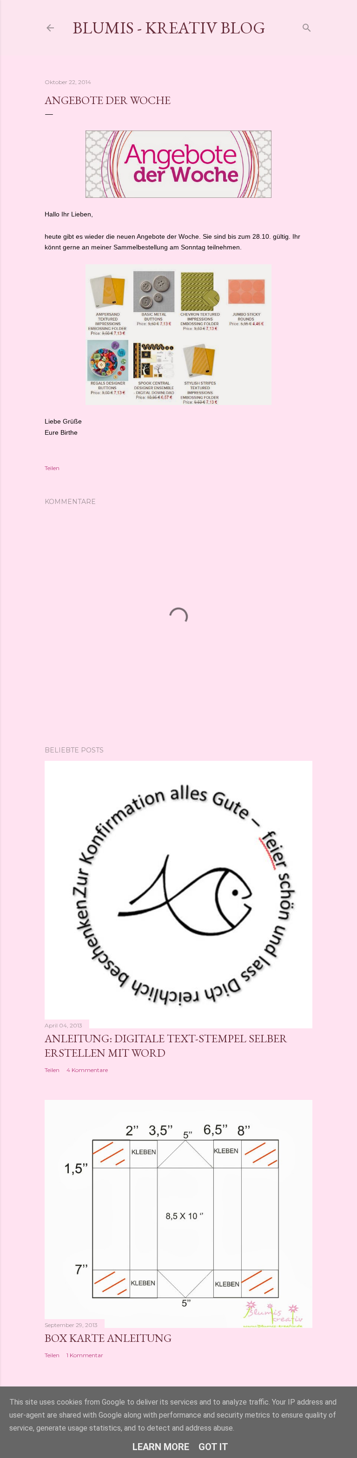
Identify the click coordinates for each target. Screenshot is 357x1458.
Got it (213, 1446)
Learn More (160, 1446)
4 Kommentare (87, 1069)
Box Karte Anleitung (108, 1338)
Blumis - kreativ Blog (169, 28)
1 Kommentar (84, 1355)
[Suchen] (306, 26)
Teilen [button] (52, 467)
